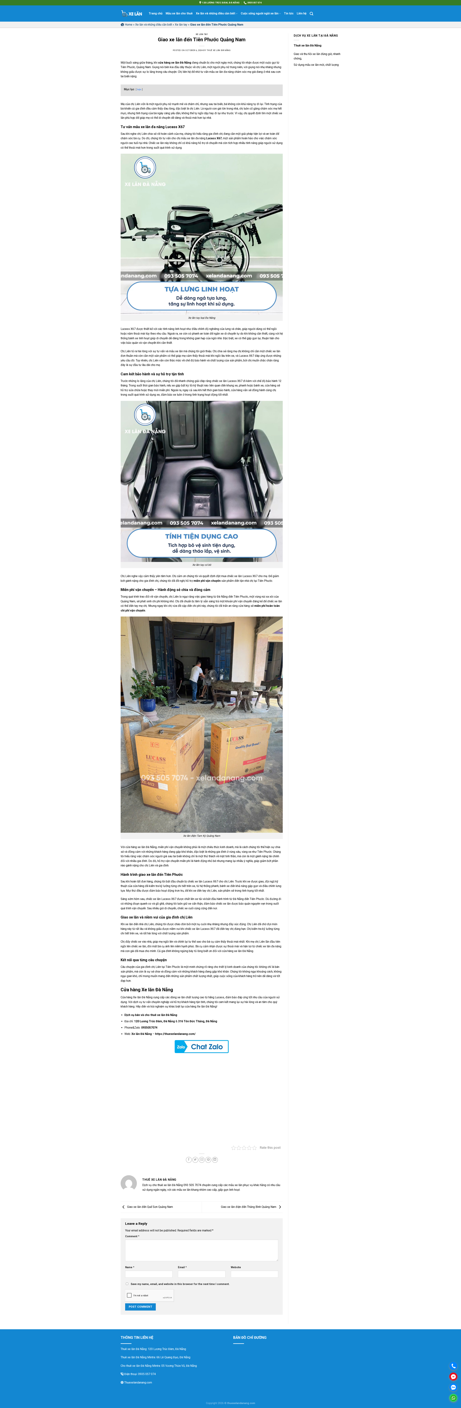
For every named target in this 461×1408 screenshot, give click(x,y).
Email (182, 1267)
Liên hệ (301, 13)
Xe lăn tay (181, 24)
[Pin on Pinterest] (208, 1160)
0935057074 (149, 1027)
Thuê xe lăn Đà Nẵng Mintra (138, 1357)
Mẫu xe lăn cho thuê (179, 13)
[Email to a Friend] (202, 1160)
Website (236, 1267)
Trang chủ (155, 13)
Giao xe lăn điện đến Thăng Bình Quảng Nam (249, 1207)
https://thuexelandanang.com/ (175, 1034)
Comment (132, 1236)
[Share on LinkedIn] (215, 1160)
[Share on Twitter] (195, 1160)
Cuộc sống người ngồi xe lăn (259, 13)
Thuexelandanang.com (138, 1382)
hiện (139, 89)
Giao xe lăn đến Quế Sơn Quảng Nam (149, 1207)
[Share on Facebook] (189, 1160)
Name (129, 1267)
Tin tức (289, 13)
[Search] (311, 13)
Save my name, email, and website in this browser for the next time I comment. (180, 1284)
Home (128, 24)
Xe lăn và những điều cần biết (215, 13)
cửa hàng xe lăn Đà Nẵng (174, 62)
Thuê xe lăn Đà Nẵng (219, 50)
